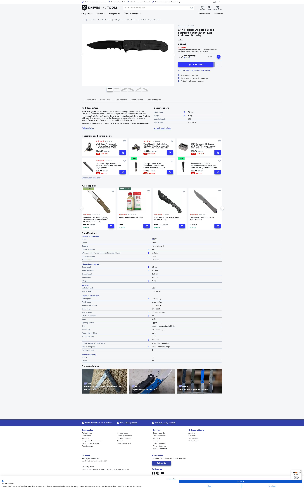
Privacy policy (171, 479)
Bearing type (86, 299)
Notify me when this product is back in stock (194, 70)
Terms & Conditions (160, 449)
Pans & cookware (88, 446)
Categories (85, 14)
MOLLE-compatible (89, 316)
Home (84, 20)
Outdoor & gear (122, 433)
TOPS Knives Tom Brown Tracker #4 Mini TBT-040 (167, 219)
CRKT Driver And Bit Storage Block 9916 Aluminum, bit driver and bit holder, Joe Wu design (203, 146)
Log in (209, 9)
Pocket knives (92, 20)
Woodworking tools (124, 443)
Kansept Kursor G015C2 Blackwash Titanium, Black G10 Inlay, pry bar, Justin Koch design (204, 165)
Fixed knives (86, 436)
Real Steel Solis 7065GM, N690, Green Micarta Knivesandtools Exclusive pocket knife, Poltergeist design (95, 219)
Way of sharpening (89, 347)
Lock (83, 340)
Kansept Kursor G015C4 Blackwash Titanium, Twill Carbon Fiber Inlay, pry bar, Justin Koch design (154, 165)
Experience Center (159, 436)
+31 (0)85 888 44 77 (90, 458)
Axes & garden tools (124, 436)
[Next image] (174, 54)
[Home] (100, 7)
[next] (218, 208)
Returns (156, 441)
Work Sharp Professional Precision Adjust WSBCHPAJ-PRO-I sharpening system (107, 146)
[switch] (296, 477)
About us (191, 433)
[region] (128, 58)
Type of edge (87, 312)
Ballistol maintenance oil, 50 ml (131, 218)
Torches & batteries (124, 438)
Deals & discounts (132, 14)
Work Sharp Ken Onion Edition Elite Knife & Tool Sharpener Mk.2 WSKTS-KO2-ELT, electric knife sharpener (156, 146)
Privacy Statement (159, 446)
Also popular (121, 100)
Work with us (193, 441)
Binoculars (121, 441)
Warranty (156, 438)
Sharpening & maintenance (92, 441)
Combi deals (106, 100)
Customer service (159, 433)
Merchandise (193, 438)
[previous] (86, 208)
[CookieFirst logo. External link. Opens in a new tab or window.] (3, 481)
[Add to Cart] (122, 152)
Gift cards (191, 436)
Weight (156, 116)
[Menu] (300, 471)
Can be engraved (88, 249)
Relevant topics (154, 100)
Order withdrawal (159, 443)
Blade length (158, 112)
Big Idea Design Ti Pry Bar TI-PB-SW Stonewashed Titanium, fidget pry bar (108, 165)
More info (187, 58)
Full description (90, 100)
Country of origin (88, 256)
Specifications (137, 100)
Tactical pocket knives (105, 20)
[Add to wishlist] (218, 64)
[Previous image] (81, 54)
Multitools (85, 438)
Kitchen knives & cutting (90, 443)
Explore (100, 14)
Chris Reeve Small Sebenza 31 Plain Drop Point (202, 219)
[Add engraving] (219, 57)
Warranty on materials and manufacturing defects (101, 253)
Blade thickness (88, 270)
